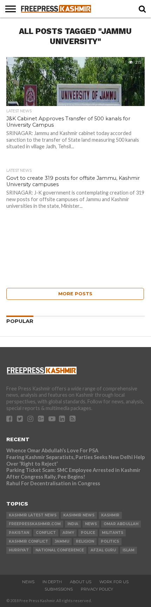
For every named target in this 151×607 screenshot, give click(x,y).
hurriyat (19, 550)
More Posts (75, 293)
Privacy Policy (97, 589)
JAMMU (62, 541)
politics (110, 541)
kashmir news (78, 515)
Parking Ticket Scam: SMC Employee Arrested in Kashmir (73, 470)
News (28, 581)
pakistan (19, 532)
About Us (80, 581)
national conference (59, 550)
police (88, 532)
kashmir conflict (28, 541)
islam (128, 550)
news (91, 524)
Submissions (59, 589)
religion (85, 541)
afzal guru (103, 550)
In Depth (52, 581)
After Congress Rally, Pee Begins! (45, 477)
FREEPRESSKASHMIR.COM (35, 524)
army (68, 532)
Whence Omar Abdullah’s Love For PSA (52, 450)
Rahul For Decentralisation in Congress (53, 483)
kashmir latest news (33, 515)
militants (112, 532)
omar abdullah (121, 524)
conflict (46, 532)
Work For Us (114, 581)
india (72, 524)
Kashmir (110, 515)
